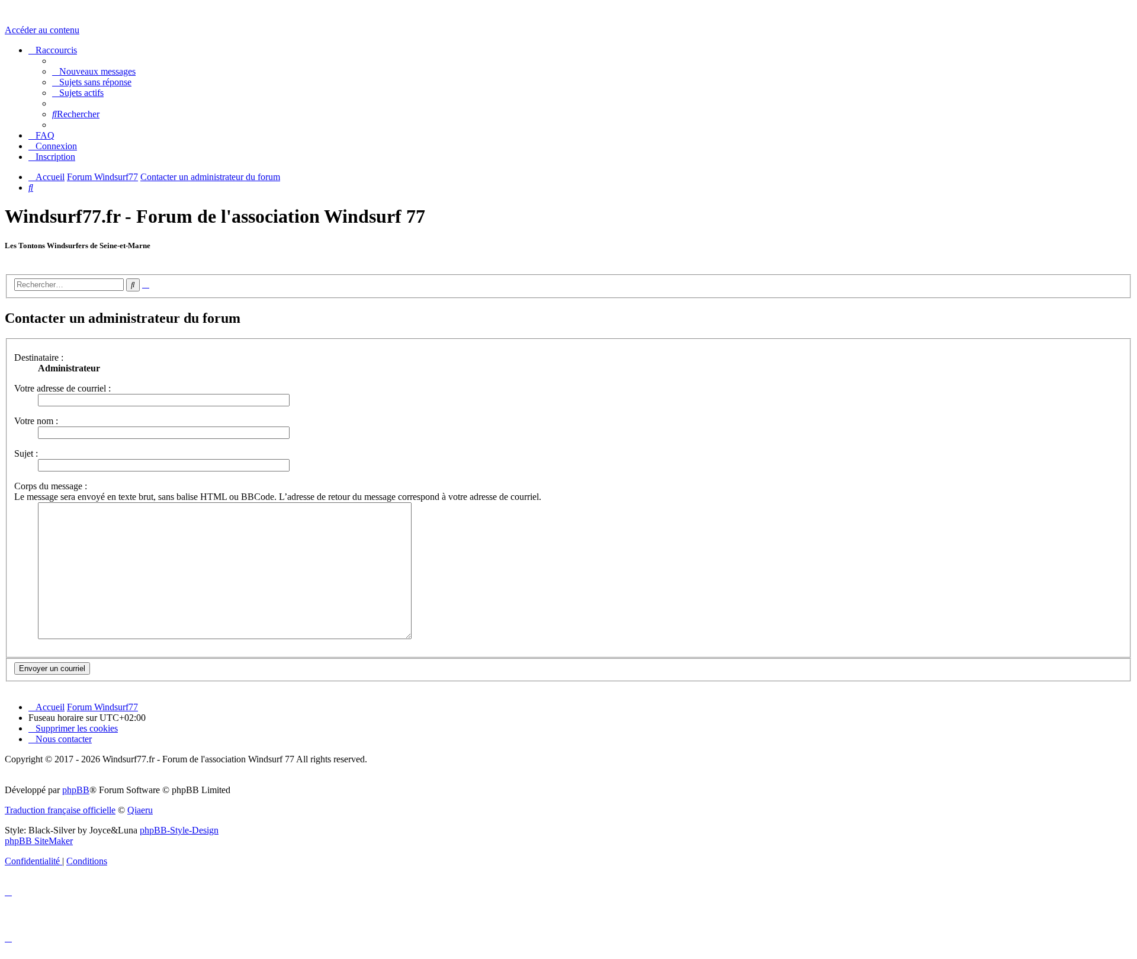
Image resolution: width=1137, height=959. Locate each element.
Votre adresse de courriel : (62, 388)
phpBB (75, 790)
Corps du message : (50, 486)
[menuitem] (94, 71)
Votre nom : (36, 421)
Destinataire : (38, 357)
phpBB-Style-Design (179, 830)
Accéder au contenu (42, 30)
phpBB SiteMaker (39, 841)
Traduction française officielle (60, 810)
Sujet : (26, 453)
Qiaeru (140, 810)
